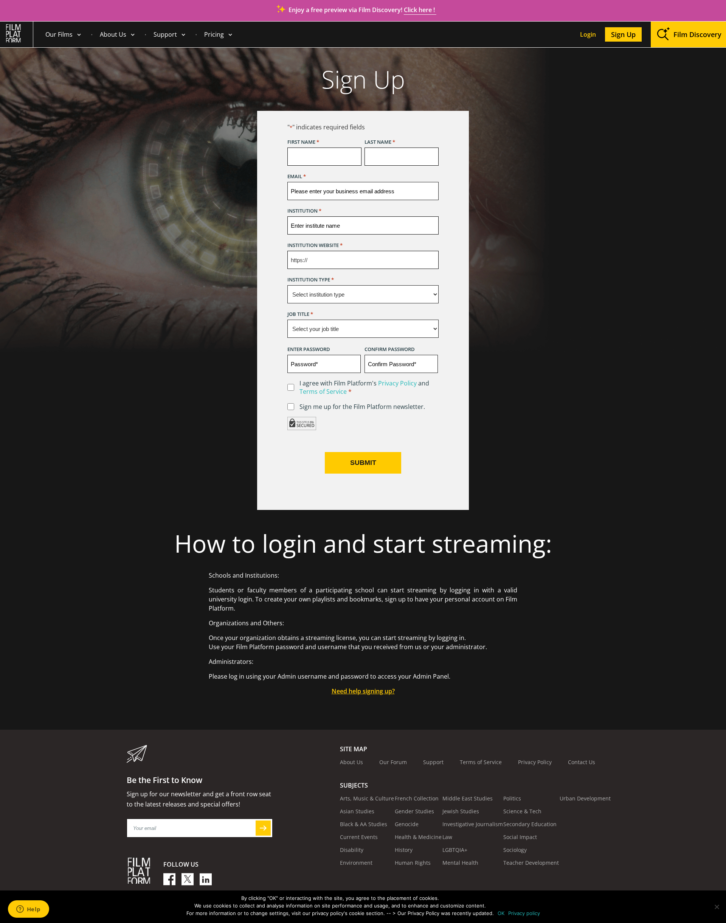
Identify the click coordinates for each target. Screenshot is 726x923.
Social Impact (520, 837)
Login (588, 34)
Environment (356, 862)
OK (501, 913)
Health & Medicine (418, 837)
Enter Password (308, 349)
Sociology (515, 849)
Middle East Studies (467, 798)
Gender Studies (414, 811)
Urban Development (585, 798)
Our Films (59, 34)
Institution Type (310, 279)
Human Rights (413, 862)
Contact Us (581, 762)
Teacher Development (531, 862)
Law (447, 837)
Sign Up (623, 34)
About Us (113, 34)
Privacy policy (524, 913)
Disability (351, 849)
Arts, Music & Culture (367, 798)
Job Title (300, 314)
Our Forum (393, 762)
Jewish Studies (460, 811)
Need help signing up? (363, 691)
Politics (512, 798)
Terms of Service (323, 391)
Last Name (380, 141)
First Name (303, 141)
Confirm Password (390, 349)
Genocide (407, 824)
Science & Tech (522, 811)
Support (165, 34)
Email (296, 176)
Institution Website (315, 245)
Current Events (359, 837)
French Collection (417, 798)
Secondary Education (530, 824)
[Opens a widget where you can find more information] (28, 909)
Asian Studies (357, 811)
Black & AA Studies (363, 824)
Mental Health (460, 862)
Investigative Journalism (472, 824)
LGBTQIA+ (454, 849)
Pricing (214, 34)
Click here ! (420, 10)
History (404, 849)
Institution (304, 210)
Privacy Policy (397, 383)
